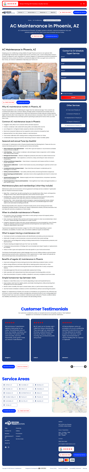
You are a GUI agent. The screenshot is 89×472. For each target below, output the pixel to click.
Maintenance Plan (9, 437)
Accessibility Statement (75, 468)
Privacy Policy (53, 468)
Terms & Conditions (63, 468)
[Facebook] (81, 4)
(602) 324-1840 (63, 441)
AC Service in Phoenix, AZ (73, 114)
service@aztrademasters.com (67, 444)
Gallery (18, 431)
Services (7, 440)
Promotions (19, 433)
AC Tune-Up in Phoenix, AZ (73, 110)
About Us (53, 12)
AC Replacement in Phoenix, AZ (73, 118)
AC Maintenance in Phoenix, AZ (73, 125)
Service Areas (19, 439)
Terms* (71, 93)
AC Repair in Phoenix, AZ (73, 121)
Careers (18, 436)
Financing (18, 428)
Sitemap (85, 468)
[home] (8, 12)
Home (29, 20)
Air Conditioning (37, 20)
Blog (6, 428)
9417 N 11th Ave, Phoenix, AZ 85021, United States (65, 425)
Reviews (7, 433)
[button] (21, 12)
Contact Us (8, 431)
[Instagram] (84, 4)
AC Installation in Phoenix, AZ (73, 129)
